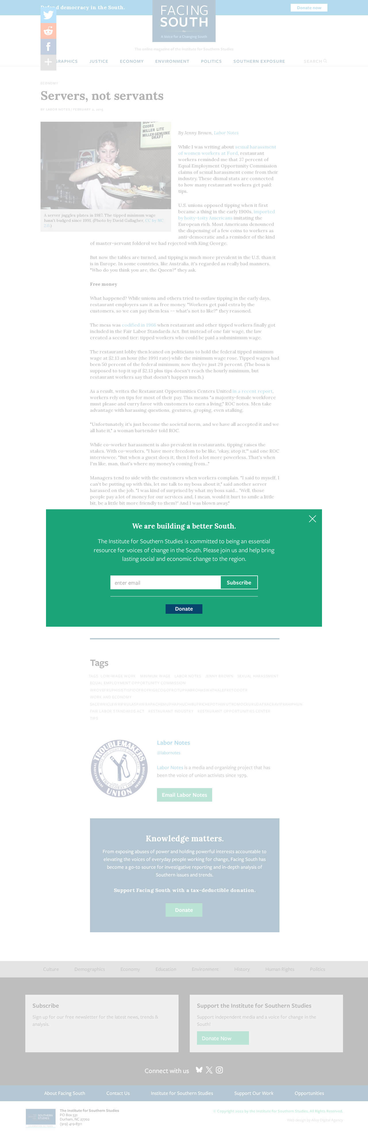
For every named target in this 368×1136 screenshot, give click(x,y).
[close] (312, 519)
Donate (184, 608)
